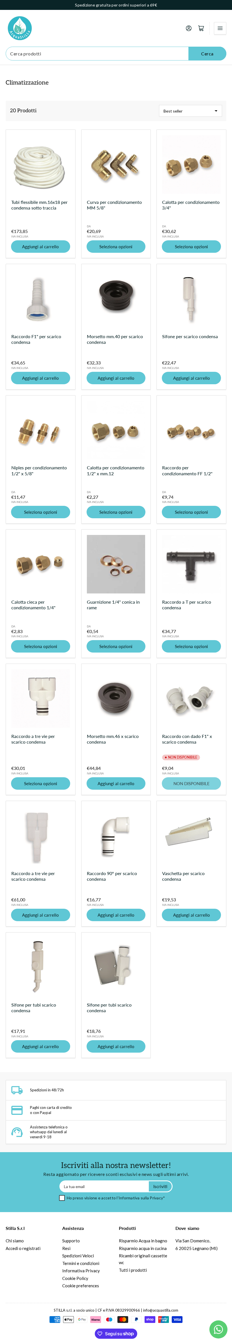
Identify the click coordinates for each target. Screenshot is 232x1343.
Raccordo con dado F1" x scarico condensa (187, 738)
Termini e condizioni (80, 1263)
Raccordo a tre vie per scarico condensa (33, 738)
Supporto (71, 1240)
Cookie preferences (80, 1285)
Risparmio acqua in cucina (143, 1248)
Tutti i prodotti (133, 1270)
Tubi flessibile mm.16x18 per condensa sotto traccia (39, 204)
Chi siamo (15, 1240)
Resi (66, 1248)
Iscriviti (160, 1186)
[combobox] (116, 54)
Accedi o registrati (23, 1248)
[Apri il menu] (220, 28)
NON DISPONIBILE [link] (191, 783)
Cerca (207, 53)
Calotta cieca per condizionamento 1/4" (33, 604)
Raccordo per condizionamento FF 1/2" (187, 470)
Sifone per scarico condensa (190, 336)
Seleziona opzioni (115, 246)
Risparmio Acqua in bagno (143, 1240)
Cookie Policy (75, 1278)
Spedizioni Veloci (78, 1255)
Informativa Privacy (81, 1270)
